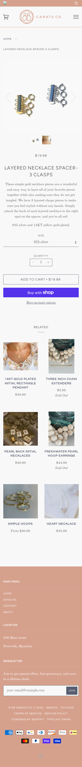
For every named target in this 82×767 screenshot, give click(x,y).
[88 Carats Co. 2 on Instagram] (41, 757)
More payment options (41, 302)
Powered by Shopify (28, 719)
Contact (10, 605)
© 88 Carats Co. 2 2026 (26, 707)
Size (41, 235)
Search (52, 707)
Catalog (9, 599)
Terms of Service (28, 713)
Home (7, 39)
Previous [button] (10, 97)
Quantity (41, 256)
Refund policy (56, 713)
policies (67, 707)
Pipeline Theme (59, 719)
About (8, 612)
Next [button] (71, 97)
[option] (41, 96)
